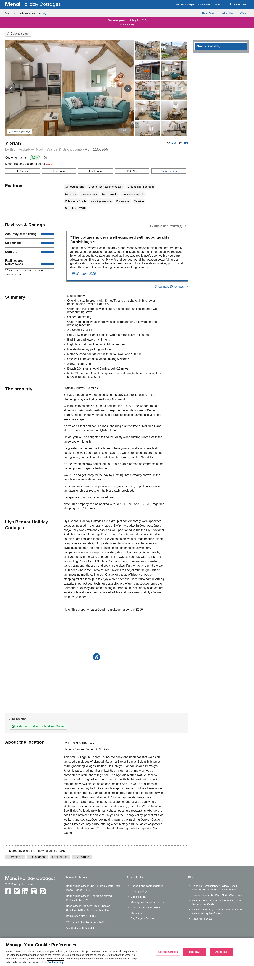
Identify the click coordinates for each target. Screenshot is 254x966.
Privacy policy (139, 891)
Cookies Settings (168, 951)
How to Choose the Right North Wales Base (217, 895)
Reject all (194, 951)
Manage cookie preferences (147, 902)
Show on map (169, 171)
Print (185, 142)
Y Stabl (14, 143)
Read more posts (202, 918)
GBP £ (218, 4)
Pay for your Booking (143, 918)
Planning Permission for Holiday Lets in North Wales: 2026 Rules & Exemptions (215, 887)
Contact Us (204, 4)
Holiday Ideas (228, 13)
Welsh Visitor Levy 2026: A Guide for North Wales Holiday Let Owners (217, 911)
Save (173, 142)
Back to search (20, 33)
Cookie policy (138, 896)
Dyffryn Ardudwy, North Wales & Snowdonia (57, 149)
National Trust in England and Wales (40, 726)
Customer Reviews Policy (145, 907)
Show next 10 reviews (169, 286)
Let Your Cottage (185, 4)
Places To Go (208, 13)
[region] (127, 952)
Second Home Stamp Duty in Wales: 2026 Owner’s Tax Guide (216, 902)
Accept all (221, 951)
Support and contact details (147, 885)
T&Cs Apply (127, 24)
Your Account (239, 4)
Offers (243, 13)
